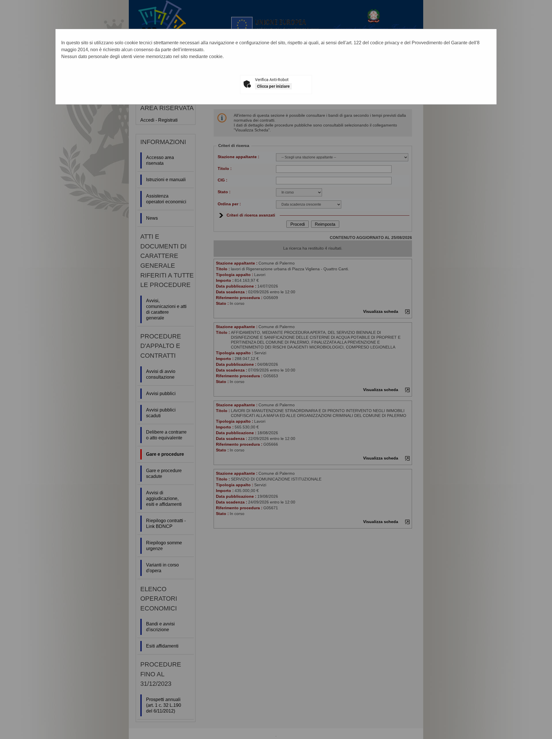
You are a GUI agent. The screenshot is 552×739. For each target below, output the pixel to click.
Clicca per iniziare (273, 86)
